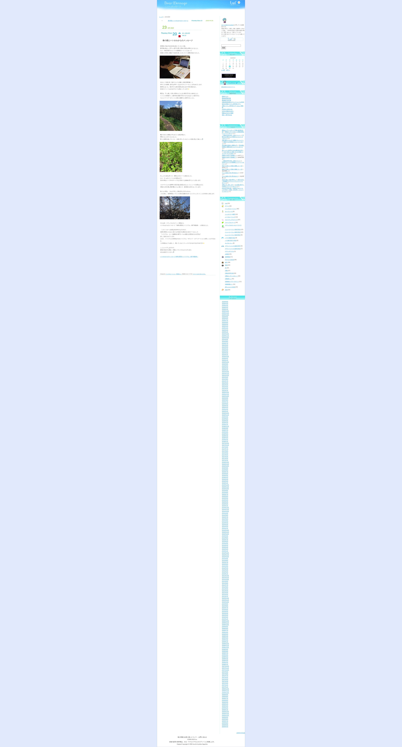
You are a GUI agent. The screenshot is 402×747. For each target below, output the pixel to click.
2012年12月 (225, 553)
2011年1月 (225, 596)
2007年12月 (225, 666)
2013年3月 (225, 547)
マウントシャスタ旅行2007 (233, 246)
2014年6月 (225, 519)
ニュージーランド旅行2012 (233, 232)
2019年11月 (225, 415)
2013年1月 (225, 551)
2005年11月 (225, 713)
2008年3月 (225, 660)
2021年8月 (225, 379)
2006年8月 (225, 696)
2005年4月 (225, 726)
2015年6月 (225, 496)
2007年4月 (225, 681)
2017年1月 (225, 460)
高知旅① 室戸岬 (226, 100)
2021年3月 (225, 386)
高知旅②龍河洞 (226, 98)
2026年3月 (225, 305)
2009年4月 (225, 636)
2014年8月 (225, 515)
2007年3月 (225, 683)
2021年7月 (225, 381)
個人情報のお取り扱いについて (187, 737)
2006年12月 (225, 688)
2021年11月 (225, 373)
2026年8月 (225, 301)
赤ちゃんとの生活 (230, 287)
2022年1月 (225, 369)
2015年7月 (225, 494)
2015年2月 (225, 503)
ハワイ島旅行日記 (230, 237)
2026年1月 (225, 309)
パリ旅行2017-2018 (230, 240)
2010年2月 (225, 617)
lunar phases (229, 76)
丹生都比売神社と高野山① (229, 145)
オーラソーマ (229, 211)
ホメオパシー (229, 243)
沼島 (226, 270)
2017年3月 (225, 456)
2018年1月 (225, 441)
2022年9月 (225, 364)
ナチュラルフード (230, 222)
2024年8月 (225, 341)
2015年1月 (225, 505)
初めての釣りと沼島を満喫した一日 (232, 166)
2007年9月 (225, 672)
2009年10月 (225, 624)
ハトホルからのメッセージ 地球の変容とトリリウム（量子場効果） (179, 256)
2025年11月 (225, 313)
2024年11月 (225, 335)
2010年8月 (225, 605)
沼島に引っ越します (227, 184)
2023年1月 (225, 360)
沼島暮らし (178, 274)
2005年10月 (225, 715)
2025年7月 (225, 320)
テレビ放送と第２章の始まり (230, 172)
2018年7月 (225, 430)
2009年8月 (225, 628)
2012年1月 (225, 573)
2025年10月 (225, 315)
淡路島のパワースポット (232, 281)
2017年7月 (225, 449)
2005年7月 (225, 721)
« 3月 (223, 70)
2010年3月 (225, 615)
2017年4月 (225, 454)
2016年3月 (225, 479)
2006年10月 (225, 692)
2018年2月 (225, 439)
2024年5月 (225, 347)
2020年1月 (225, 411)
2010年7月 (225, 607)
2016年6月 (225, 473)
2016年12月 (225, 462)
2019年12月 (225, 413)
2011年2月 (225, 594)
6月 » (228, 70)
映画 (226, 265)
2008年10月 (225, 647)
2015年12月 (225, 485)
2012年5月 (225, 566)
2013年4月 (225, 545)
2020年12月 (225, 392)
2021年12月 (225, 371)
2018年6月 (225, 432)
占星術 (227, 254)
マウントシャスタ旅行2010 (233, 248)
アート (227, 206)
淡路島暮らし (229, 284)
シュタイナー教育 (230, 214)
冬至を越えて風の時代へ (229, 179)
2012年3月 (225, 569)
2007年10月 (225, 670)
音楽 (226, 289)
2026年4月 (225, 303)
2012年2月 (225, 571)
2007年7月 (225, 675)
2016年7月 (225, 471)
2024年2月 (225, 352)
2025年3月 (225, 328)
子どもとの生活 (229, 259)
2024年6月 (225, 345)
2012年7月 (225, 562)
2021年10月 (225, 375)
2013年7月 (225, 539)
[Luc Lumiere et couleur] (231, 41)
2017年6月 (225, 451)
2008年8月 (225, 651)
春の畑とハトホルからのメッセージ (178, 20)
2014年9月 (225, 513)
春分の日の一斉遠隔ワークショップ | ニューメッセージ (233, 181)
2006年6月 (225, 700)
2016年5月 (225, 475)
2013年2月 (225, 549)
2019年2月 (225, 422)
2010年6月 (225, 609)
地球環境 (227, 256)
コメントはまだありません (199, 274)
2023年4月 (225, 358)
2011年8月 (225, 583)
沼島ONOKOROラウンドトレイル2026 (233, 102)
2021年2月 (225, 388)
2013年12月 (225, 530)
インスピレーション (170, 274)
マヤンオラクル (229, 251)
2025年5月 (225, 324)
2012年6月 (225, 564)
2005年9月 (225, 717)
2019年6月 (225, 418)
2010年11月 (225, 600)
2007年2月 (225, 685)
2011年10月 (225, 579)
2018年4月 (225, 435)
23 (229, 66)
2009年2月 (225, 639)
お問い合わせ (203, 737)
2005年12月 (225, 711)
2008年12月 (225, 643)
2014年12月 (225, 507)
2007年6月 (225, 677)
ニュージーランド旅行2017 (233, 235)
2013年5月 (225, 543)
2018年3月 (225, 437)
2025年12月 (225, 311)
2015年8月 (225, 492)
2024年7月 (225, 343)
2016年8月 (225, 469)
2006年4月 (225, 704)
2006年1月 (225, 709)
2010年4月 (225, 613)
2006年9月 (225, 694)
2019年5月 (225, 420)
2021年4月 (225, 384)
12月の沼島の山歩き (227, 111)
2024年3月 (225, 350)
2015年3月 (225, 502)
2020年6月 (225, 403)
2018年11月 (225, 426)
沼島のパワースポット (231, 276)
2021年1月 (225, 390)
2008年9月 (225, 649)
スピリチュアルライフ (231, 219)
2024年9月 (225, 339)
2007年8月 (225, 673)
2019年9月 (225, 417)
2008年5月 (225, 656)
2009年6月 (225, 632)
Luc (226, 203)
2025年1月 (225, 332)
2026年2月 (225, 307)
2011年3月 (225, 592)
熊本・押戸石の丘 (227, 115)
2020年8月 (225, 400)
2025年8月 (225, 318)
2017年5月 (225, 452)
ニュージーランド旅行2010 (233, 229)
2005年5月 (225, 724)
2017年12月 (225, 443)
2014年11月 (225, 509)
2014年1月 (225, 528)
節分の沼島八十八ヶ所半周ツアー (231, 104)
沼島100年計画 (229, 273)
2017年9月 (225, 447)
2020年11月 (225, 394)
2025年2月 (225, 330)
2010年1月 (225, 619)
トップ (161, 17)
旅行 (226, 262)
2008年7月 (225, 653)
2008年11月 (225, 645)
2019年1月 (225, 424)
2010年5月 (225, 611)
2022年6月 (225, 366)
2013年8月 (225, 537)
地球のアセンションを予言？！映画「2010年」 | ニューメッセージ (232, 190)
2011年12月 (225, 575)
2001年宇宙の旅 (226, 188)
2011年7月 (225, 585)
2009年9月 (225, 626)
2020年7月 (225, 401)
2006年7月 (225, 698)
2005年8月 (225, 719)
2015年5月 (225, 498)
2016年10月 (225, 466)
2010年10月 (225, 602)
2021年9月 (225, 377)
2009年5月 (225, 634)
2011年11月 (225, 577)
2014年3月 (225, 524)
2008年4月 (225, 658)
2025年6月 (225, 322)
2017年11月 (225, 445)
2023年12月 (225, 356)
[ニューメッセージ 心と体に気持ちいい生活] (169, 4)
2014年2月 (225, 526)
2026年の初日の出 (227, 109)
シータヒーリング (230, 217)
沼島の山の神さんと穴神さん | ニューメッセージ (233, 137)
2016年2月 (225, 481)
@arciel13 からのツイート (228, 86)
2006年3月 (225, 706)
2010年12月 (225, 598)
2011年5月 (225, 588)
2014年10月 (225, 511)
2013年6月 (225, 541)
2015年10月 (225, 488)
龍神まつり (225, 96)
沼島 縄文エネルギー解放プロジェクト (233, 140)
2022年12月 (225, 362)
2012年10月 (225, 556)
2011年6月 (225, 587)
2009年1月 (225, 641)
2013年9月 (225, 536)
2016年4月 (225, 477)
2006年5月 (225, 702)
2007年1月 (225, 687)
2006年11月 (225, 690)
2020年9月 (225, 398)
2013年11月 (225, 532)
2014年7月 (225, 517)
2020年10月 (225, 396)
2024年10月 (225, 337)
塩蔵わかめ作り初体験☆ (229, 155)
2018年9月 (225, 428)
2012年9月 (225, 558)
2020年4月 (225, 405)
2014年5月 (225, 520)
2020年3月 (225, 407)
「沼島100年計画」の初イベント (231, 135)
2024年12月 (225, 333)
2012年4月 (225, 568)
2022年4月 (225, 367)
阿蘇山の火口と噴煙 (227, 113)
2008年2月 (225, 662)
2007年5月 (225, 679)
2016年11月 (225, 464)
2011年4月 (225, 590)
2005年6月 (225, 723)
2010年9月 (225, 604)
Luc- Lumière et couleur (227, 25)
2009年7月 (225, 630)
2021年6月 (225, 383)
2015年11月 (225, 486)
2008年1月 (225, 664)
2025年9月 (225, 316)
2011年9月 (225, 581)
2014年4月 (225, 522)
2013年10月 (225, 534)
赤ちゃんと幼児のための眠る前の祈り (232, 150)
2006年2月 (225, 707)
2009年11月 (225, 622)
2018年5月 (225, 434)
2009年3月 (225, 638)
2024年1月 (225, 354)
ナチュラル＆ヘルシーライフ (233, 225)
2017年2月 (225, 458)
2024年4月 (225, 349)
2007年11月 (225, 668)
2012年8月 (225, 560)
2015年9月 (225, 490)
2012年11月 (225, 554)
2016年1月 (225, 483)
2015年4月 (225, 500)
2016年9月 (225, 468)
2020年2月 (225, 409)
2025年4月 (225, 326)
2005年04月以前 (241, 732)
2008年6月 (225, 655)
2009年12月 (225, 621)
